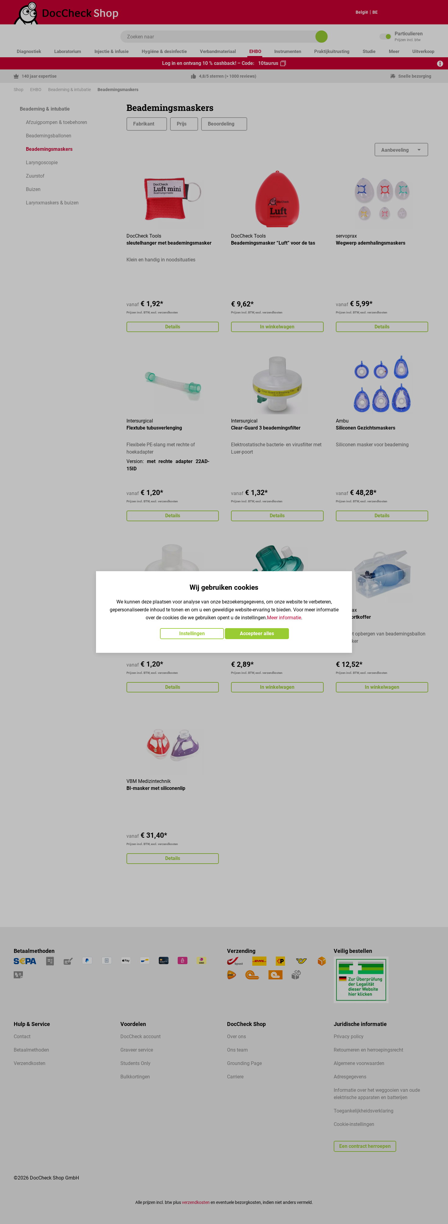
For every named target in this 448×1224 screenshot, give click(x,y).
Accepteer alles (257, 633)
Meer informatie (284, 618)
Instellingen (192, 633)
